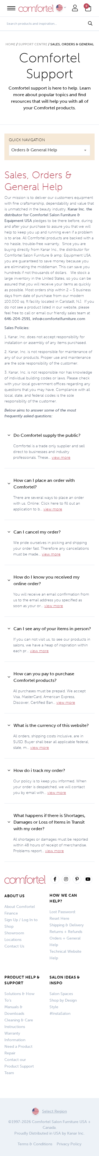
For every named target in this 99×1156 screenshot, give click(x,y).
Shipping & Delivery (67, 925)
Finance (11, 913)
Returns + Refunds (66, 931)
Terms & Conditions (35, 1144)
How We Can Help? (63, 898)
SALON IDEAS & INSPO (65, 980)
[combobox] (49, 150)
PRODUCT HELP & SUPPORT (22, 980)
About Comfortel (19, 906)
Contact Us (14, 946)
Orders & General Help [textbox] (34, 149)
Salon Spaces (61, 993)
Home (10, 44)
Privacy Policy (69, 1144)
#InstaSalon (60, 1013)
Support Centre (32, 44)
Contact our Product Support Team (19, 1066)
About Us (14, 896)
